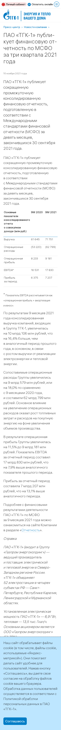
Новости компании (35, 27)
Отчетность (31, 530)
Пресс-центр (11, 27)
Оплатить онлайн (42, 4)
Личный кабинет (16, 4)
